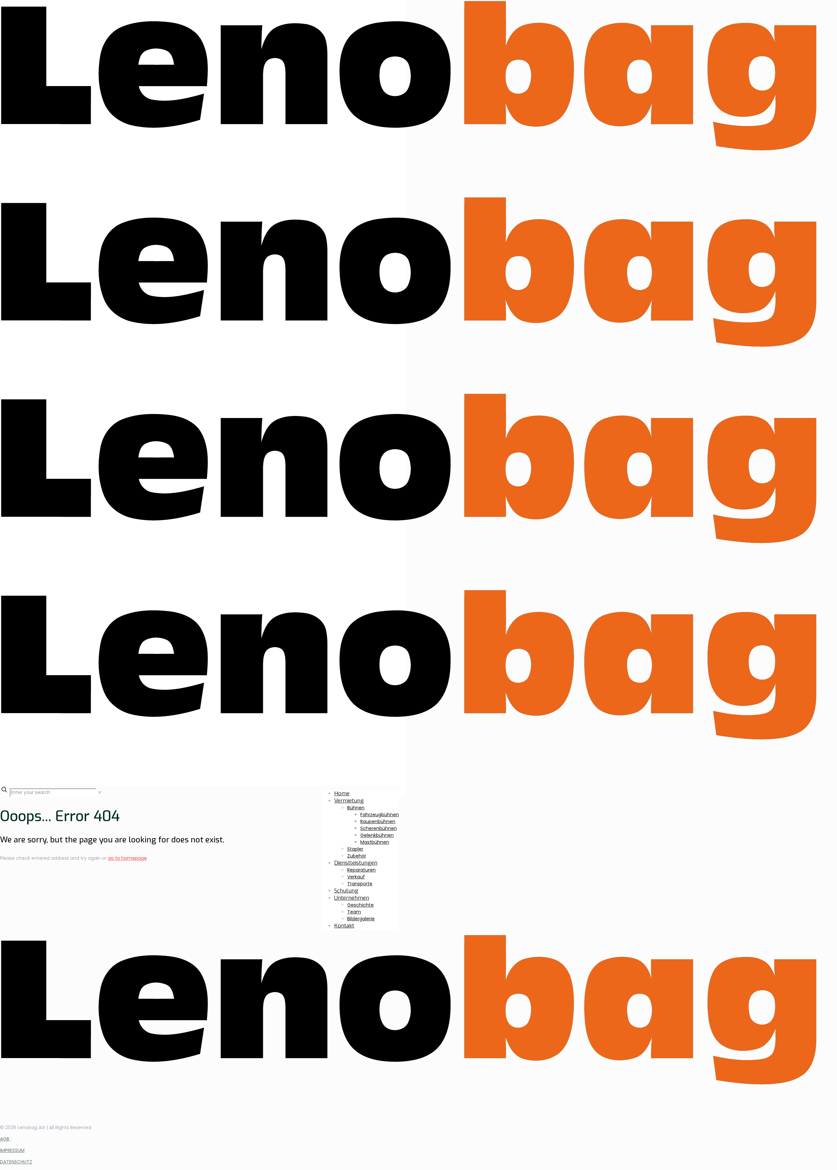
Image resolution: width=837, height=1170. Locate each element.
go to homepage (127, 858)
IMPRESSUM (12, 1150)
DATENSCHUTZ (16, 1162)
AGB (5, 1139)
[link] (100, 792)
